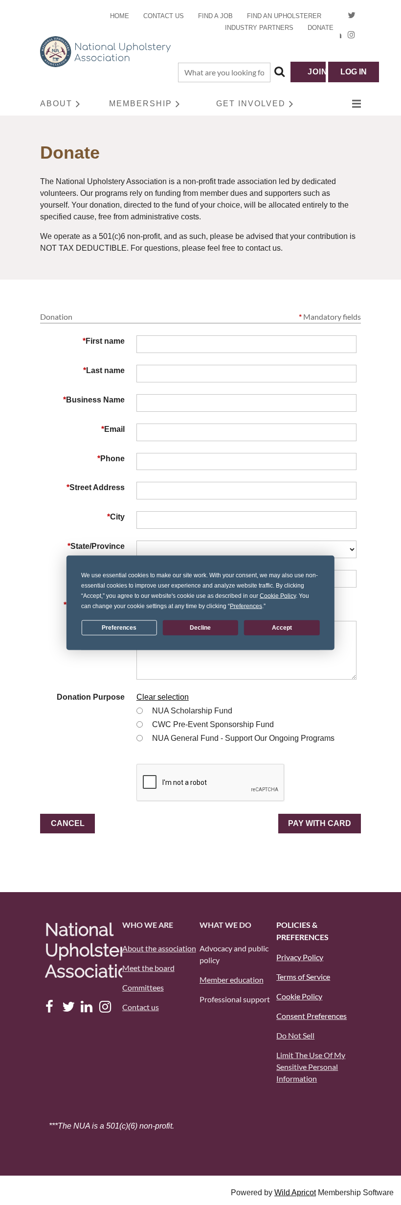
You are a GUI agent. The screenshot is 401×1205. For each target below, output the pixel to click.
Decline (200, 627)
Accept (282, 627)
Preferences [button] (246, 605)
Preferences (119, 627)
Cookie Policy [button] (278, 595)
